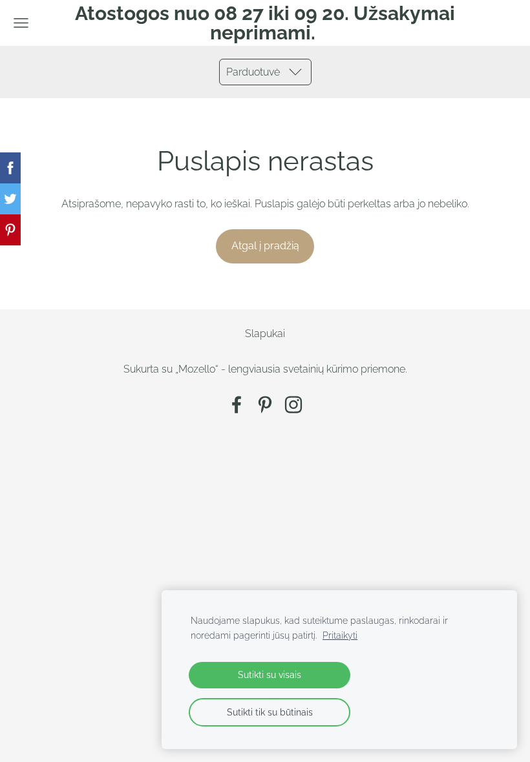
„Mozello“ (196, 369)
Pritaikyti (340, 635)
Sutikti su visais (269, 674)
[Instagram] (293, 404)
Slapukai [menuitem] (265, 333)
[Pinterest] (265, 404)
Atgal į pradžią (265, 246)
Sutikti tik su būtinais (270, 711)
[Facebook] (236, 404)
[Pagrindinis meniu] (21, 23)
